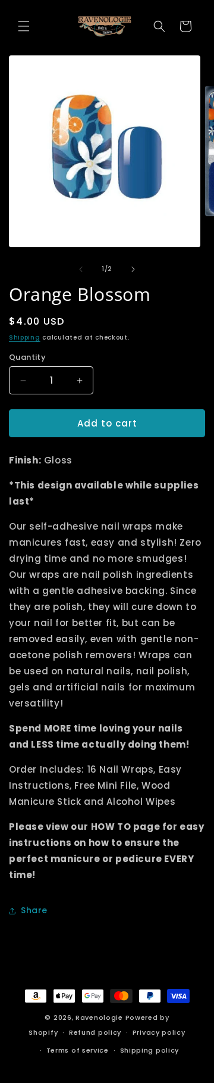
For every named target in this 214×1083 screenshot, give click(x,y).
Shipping (24, 337)
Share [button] (34, 910)
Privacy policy (159, 1032)
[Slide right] (133, 269)
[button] (24, 26)
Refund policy (95, 1032)
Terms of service (77, 1050)
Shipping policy (150, 1050)
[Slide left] (81, 269)
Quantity (27, 357)
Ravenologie (99, 1017)
